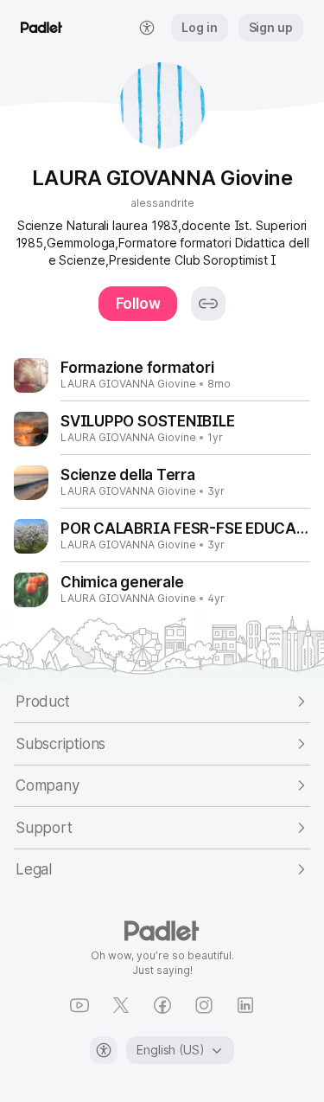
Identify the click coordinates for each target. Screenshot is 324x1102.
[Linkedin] (245, 1005)
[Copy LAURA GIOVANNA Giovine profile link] (208, 303)
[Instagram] (204, 1005)
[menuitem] (147, 28)
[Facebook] (162, 1005)
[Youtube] (79, 1005)
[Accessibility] (104, 1050)
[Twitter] (121, 1005)
